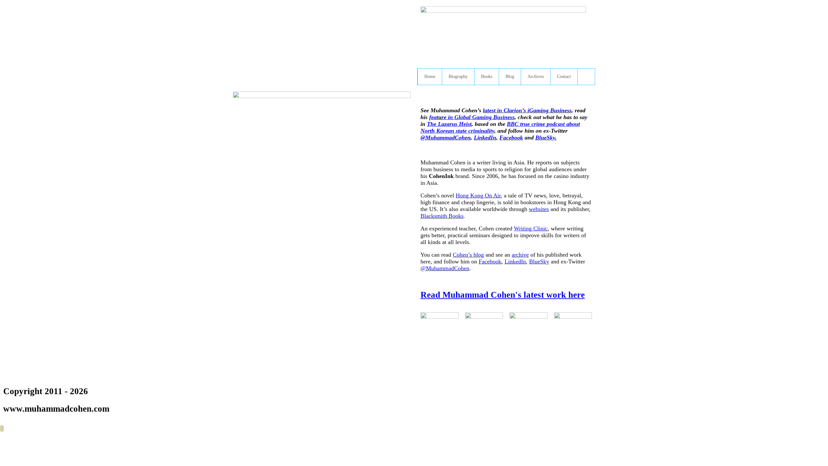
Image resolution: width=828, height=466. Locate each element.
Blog (510, 76)
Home (429, 76)
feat (433, 117)
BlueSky (545, 137)
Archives (536, 76)
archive (520, 254)
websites (539, 209)
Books (486, 76)
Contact (564, 76)
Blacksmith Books (441, 216)
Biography (458, 76)
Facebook (511, 137)
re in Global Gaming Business (478, 117)
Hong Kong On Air (478, 195)
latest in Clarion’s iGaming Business (527, 110)
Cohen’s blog (468, 254)
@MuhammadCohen (445, 137)
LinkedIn (485, 137)
